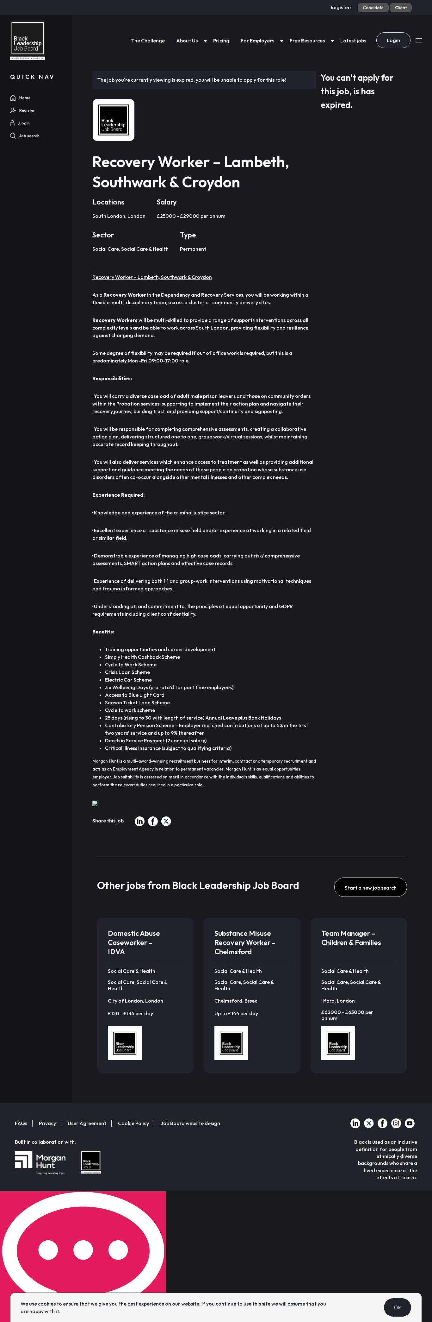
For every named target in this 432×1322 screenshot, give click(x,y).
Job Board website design (190, 1123)
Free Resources (307, 40)
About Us (187, 40)
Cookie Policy (133, 1123)
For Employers (257, 40)
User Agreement (87, 1123)
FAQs (21, 1123)
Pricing (221, 40)
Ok (397, 1307)
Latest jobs (353, 40)
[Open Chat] (83, 1256)
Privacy (47, 1123)
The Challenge (148, 40)
